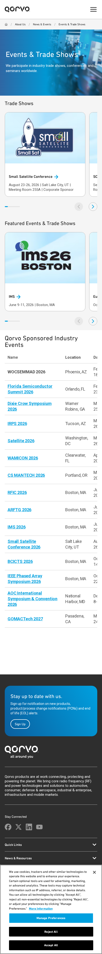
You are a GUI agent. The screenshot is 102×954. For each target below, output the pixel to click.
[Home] (6, 24)
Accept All (51, 945)
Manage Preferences (51, 918)
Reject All (50, 931)
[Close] (94, 872)
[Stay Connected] (8, 827)
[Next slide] (93, 206)
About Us (20, 24)
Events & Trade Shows (72, 24)
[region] (51, 909)
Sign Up (20, 724)
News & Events (42, 24)
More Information (41, 908)
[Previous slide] (78, 206)
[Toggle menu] (93, 9)
